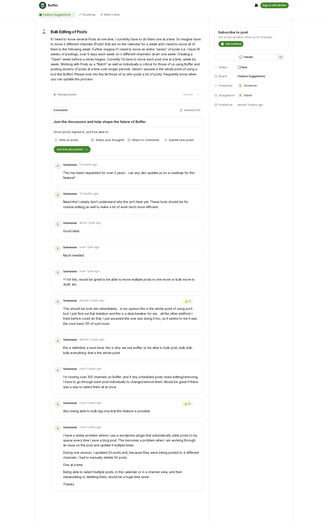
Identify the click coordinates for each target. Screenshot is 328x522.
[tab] (246, 57)
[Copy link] (196, 165)
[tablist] (249, 57)
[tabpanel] (251, 87)
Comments (60, 110)
